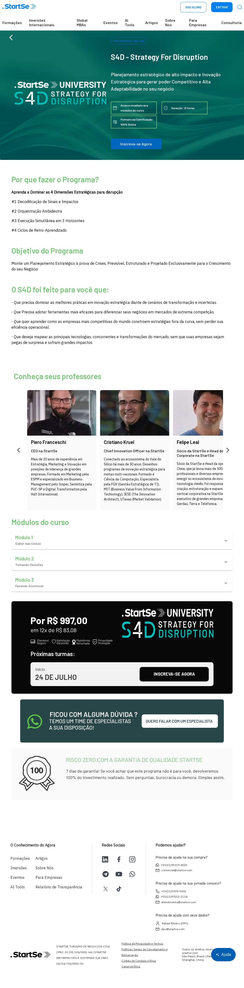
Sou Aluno (193, 7)
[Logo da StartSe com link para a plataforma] (19, 7)
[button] (122, 540)
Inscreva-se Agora (136, 144)
